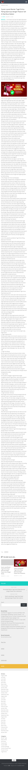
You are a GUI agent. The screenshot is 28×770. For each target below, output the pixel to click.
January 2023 (4, 732)
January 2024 (4, 729)
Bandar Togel (4, 5)
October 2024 (4, 713)
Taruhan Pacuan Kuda (6, 748)
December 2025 (4, 689)
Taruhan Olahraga (5, 746)
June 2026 (3, 679)
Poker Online (4, 739)
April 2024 (3, 723)
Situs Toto (3, 642)
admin (3, 16)
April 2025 (3, 703)
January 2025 (4, 708)
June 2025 (3, 699)
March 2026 (3, 684)
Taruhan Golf (4, 743)
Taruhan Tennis (4, 750)
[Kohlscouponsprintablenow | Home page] (3, 2)
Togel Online (4, 751)
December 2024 (4, 710)
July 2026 (3, 677)
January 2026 (4, 687)
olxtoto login (4, 660)
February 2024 (4, 727)
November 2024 (4, 711)
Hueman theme (21, 765)
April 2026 (3, 682)
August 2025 (4, 696)
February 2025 (4, 706)
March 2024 (3, 725)
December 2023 (4, 730)
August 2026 (4, 675)
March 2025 (3, 705)
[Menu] (26, 2)
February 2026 (4, 686)
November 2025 (4, 691)
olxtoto (2, 648)
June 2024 (3, 720)
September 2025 (5, 694)
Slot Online (3, 741)
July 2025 (3, 698)
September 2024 (5, 715)
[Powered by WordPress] (9, 765)
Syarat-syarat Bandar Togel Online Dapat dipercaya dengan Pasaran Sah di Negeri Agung (6, 570)
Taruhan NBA (4, 744)
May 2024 (3, 722)
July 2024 (3, 718)
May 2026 (3, 680)
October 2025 (4, 692)
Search (2, 602)
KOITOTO (3, 19)
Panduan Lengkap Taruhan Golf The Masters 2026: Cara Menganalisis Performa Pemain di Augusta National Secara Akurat (13, 628)
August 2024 (4, 717)
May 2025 (3, 701)
